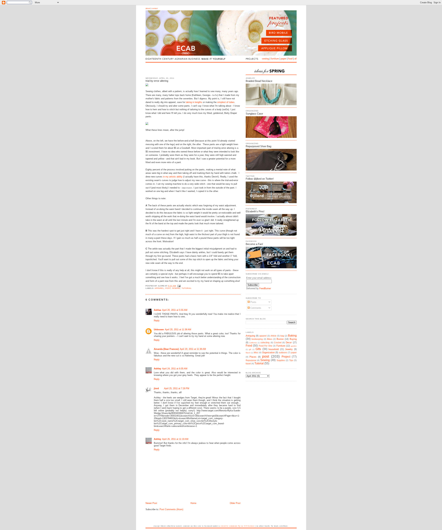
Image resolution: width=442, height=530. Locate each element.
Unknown (159, 329)
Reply (157, 320)
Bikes (269, 339)
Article (273, 336)
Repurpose (251, 360)
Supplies (281, 360)
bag (282, 336)
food (290, 58)
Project (286, 356)
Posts (253, 302)
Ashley (157, 368)
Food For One (265, 346)
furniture (275, 58)
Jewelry (289, 349)
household (273, 349)
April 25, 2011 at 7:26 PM (176, 388)
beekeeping (257, 339)
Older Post (235, 503)
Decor (289, 342)
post (168, 288)
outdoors (283, 352)
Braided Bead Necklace (259, 81)
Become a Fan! (254, 244)
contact (155, 8)
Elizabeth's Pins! (255, 211)
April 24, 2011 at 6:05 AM (174, 368)
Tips (291, 360)
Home (193, 503)
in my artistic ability (172, 176)
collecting (265, 342)
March (248, 353)
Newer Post (151, 503)
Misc (256, 352)
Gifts (258, 349)
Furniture (280, 345)
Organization (268, 352)
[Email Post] (179, 286)
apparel (159, 288)
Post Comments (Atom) (171, 509)
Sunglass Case (254, 114)
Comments (255, 308)
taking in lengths (194, 102)
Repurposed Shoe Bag (258, 146)
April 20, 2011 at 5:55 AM (174, 310)
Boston (280, 339)
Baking (292, 335)
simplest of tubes (225, 102)
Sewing (176, 288)
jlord (156, 388)
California (253, 343)
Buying (293, 339)
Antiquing (250, 335)
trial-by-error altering (157, 81)
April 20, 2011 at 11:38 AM (178, 329)
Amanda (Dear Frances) (166, 349)
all (295, 58)
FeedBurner (265, 288)
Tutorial (187, 288)
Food (249, 345)
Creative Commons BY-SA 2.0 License (237, 526)
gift (250, 349)
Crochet (277, 342)
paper (283, 58)
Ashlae (157, 310)
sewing (265, 58)
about (148, 8)
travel (248, 363)
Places (252, 357)
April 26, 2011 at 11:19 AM (175, 439)
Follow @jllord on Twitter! (260, 179)
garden (294, 346)
